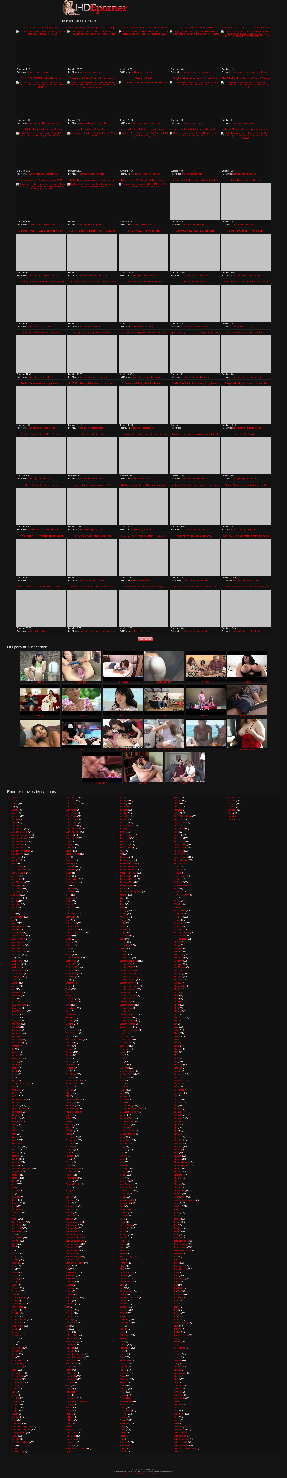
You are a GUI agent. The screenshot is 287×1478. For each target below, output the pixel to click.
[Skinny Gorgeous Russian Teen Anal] (195, 252)
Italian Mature (126, 844)
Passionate (125, 1360)
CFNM (14, 1253)
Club (13, 1357)
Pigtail (122, 1407)
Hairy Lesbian (72, 1335)
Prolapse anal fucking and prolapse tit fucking (195, 180)
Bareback (15, 1052)
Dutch (68, 948)
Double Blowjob (73, 926)
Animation (16, 904)
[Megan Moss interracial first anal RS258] (246, 506)
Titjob (176, 1301)
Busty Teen (16, 1231)
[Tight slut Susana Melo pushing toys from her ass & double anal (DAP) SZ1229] (246, 150)
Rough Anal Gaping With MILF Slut (92, 332)
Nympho (123, 1263)
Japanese (124, 857)
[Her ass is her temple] (195, 303)
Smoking (178, 1068)
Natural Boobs (126, 1225)
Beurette (15, 1093)
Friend (68, 1175)
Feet (68, 1071)
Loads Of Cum (126, 1039)
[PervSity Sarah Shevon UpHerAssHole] (41, 455)
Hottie (68, 1426)
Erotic (68, 989)
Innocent (124, 810)
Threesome (179, 1266)
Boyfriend (15, 1190)
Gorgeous (70, 1304)
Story (176, 1153)
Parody (123, 1354)
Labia (122, 923)
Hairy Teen (70, 1345)
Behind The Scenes (20, 1083)
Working (232, 800)
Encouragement (73, 983)
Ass (13, 958)
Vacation (178, 1360)
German (69, 1219)
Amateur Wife (17, 854)
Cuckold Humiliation (20, 1442)
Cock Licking (17, 1360)
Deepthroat (71, 866)
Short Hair (178, 1002)
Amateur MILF (17, 844)
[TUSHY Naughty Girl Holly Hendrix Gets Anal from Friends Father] (92, 252)
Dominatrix (70, 917)
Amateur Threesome (20, 851)
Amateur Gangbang (20, 835)
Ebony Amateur (72, 958)
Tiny (176, 1285)
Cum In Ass (71, 800)
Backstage (16, 1030)
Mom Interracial (127, 1190)
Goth (68, 1307)
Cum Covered (17, 1448)
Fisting (69, 1118)
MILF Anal (124, 1068)
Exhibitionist (71, 1008)
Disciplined (71, 892)
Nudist (123, 1250)
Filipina (69, 1093)
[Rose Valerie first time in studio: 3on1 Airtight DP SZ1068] (246, 303)
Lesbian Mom (126, 1002)
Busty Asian (16, 1225)
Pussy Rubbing (181, 857)
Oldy (122, 1285)
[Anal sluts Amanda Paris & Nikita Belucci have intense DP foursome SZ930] (143, 49)
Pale (122, 1341)
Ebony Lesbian (72, 967)
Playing (123, 1420)
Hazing (69, 1367)
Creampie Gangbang (21, 1429)
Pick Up (123, 1395)
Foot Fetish (71, 1137)
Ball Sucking (17, 1043)
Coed (13, 1370)
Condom (15, 1385)
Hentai (69, 1370)
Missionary (125, 1165)
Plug (122, 1426)
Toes (176, 1307)
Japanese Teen (127, 885)
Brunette (15, 1203)
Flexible (69, 1128)
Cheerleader (17, 1307)
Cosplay (15, 1398)
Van (175, 1363)
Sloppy (177, 1055)
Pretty (176, 797)
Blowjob (15, 1165)
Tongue (177, 1313)
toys (100, 72)
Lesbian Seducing (128, 1014)
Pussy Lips (179, 851)
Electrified (70, 977)
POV (122, 1316)
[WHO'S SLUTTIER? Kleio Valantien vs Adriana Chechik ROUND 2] (41, 100)
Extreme (69, 1024)
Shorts (177, 1005)
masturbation (143, 123)
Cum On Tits (71, 826)
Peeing (123, 1363)
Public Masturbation (183, 816)
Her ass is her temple (195, 281)
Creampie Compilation (21, 1426)
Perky (122, 1376)
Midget (123, 1146)
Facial (68, 1036)
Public (177, 813)
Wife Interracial (180, 1442)
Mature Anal (125, 1124)
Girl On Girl (71, 1275)
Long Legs (124, 1049)
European (70, 999)
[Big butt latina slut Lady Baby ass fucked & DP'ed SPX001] (143, 506)
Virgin (176, 1376)
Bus (13, 1216)
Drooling (69, 942)
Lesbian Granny (127, 983)
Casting (14, 1279)
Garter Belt (70, 1216)
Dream (69, 936)
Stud (176, 1181)
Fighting (69, 1090)
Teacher (177, 1228)
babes (138, 72)
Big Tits (14, 1118)
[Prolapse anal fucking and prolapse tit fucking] (195, 201)
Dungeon (70, 945)
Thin (176, 1260)
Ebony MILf (71, 970)
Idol (121, 797)
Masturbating (126, 1105)
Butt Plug (15, 1241)
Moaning (124, 1172)
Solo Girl (178, 1099)
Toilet (176, 1310)
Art (12, 920)
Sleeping (178, 1049)
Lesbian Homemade (129, 986)
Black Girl (15, 1150)
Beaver (14, 1074)
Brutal (14, 1206)
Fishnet (69, 1115)
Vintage (177, 1370)
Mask (122, 1093)
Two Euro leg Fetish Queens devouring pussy (143, 129)
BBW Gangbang (18, 1005)
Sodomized (179, 1090)
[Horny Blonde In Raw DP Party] (41, 506)
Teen (176, 1234)
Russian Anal (180, 936)
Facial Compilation (74, 1039)
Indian (122, 803)
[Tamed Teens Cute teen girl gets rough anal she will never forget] (195, 455)
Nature (123, 1231)
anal (30, 72)
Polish (122, 1436)
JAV (121, 851)
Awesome (15, 995)
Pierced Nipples (127, 1398)
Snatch (177, 1077)
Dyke (68, 951)
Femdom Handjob (74, 1080)
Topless (177, 1319)
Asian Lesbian (17, 945)
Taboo (177, 1212)
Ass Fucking (16, 961)
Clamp (14, 1329)
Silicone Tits (179, 1017)
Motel (122, 1206)
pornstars (103, 377)
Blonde (14, 1159)
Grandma (70, 1310)
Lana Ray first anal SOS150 (245, 180)
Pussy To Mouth (181, 863)
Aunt (13, 989)
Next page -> (145, 639)
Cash (13, 1275)
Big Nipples (16, 1112)
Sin (175, 1024)
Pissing (123, 1414)
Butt (13, 1234)
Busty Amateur (17, 1222)
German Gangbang (74, 1234)
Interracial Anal (126, 826)
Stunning (178, 1187)
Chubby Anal (17, 1323)
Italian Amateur (126, 835)
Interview (124, 829)
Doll (67, 910)
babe (39, 72)
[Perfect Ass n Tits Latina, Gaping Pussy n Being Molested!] (143, 608)
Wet (175, 1411)
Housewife (70, 1429)
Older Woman (126, 1282)
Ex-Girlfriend (71, 1002)
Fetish (68, 1087)
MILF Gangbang (127, 1071)
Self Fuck (178, 970)
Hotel (68, 1423)
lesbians (134, 174)
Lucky (122, 1058)
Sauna (177, 945)
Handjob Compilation (75, 1357)
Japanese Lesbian (128, 873)
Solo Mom (178, 1102)
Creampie (15, 1423)
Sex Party (178, 977)
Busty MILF (16, 1228)
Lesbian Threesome (129, 1030)
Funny (68, 1190)
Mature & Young (127, 1118)
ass (34, 72)
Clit (12, 1345)
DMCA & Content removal (143, 1474)
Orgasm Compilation (129, 1297)
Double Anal (71, 923)
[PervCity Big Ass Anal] (246, 455)
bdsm (259, 377)
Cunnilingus (71, 838)
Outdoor (123, 1307)
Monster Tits (125, 1203)
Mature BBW (125, 1128)
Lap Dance (125, 936)
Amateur (15, 826)
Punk (176, 832)
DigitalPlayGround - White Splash (245, 230)
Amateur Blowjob (19, 832)
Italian (122, 832)
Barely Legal (17, 1058)
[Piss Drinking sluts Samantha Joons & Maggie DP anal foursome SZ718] (246, 100)
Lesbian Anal (126, 958)
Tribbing (177, 1329)
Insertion (124, 813)
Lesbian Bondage (128, 970)
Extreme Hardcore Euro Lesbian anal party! (41, 230)
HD (67, 1329)
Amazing (15, 857)
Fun (67, 1187)
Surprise (178, 1194)
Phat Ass (124, 1389)
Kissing (123, 910)
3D (12, 800)
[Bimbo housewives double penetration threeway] (41, 405)
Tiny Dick (178, 1288)
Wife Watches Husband (184, 1448)
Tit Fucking (179, 1294)
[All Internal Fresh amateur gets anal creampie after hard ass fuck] (92, 49)
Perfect (123, 1370)
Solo (176, 1096)
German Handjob (73, 1238)
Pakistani (124, 1338)
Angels (14, 901)
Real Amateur (180, 876)
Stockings (178, 1150)
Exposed (70, 1021)
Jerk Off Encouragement (131, 892)
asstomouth (252, 72)
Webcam (178, 1404)
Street (176, 1168)
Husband (70, 1445)
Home (68, 1395)
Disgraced (70, 898)
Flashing (69, 1124)
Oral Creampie (126, 1291)
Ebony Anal (71, 961)
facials (256, 580)
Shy (175, 1014)
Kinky (122, 907)
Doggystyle (71, 907)
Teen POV (178, 1253)
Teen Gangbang (181, 1244)
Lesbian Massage (128, 995)
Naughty (123, 1234)
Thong (177, 1263)
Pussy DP (178, 838)
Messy (123, 1137)
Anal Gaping (17, 888)
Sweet (177, 1203)
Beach (14, 1068)
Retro (176, 888)
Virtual (177, 1379)
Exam (68, 1005)
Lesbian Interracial (128, 989)
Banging (15, 1046)
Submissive (179, 1190)
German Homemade (75, 1241)
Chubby (15, 1316)
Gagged (69, 1197)
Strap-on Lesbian (182, 1165)
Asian (14, 923)
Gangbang (70, 1206)
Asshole (15, 983)
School (177, 951)
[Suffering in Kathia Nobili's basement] (246, 354)
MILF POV (124, 1077)
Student (177, 1184)
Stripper (177, 1172)
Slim (176, 1052)
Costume (15, 1401)
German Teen (72, 1260)
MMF (122, 1080)
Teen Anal (178, 1238)
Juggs (122, 901)
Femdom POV (72, 1083)
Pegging (123, 1367)
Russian (177, 929)
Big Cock (15, 1105)
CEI (13, 1250)
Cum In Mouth (72, 803)
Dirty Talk (70, 888)
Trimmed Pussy (181, 1335)
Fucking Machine (73, 1184)
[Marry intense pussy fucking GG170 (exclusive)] (92, 506)
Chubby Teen (17, 1326)
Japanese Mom (127, 882)
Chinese (15, 1310)
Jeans (122, 888)
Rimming (178, 904)
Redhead (178, 882)
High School (71, 1379)
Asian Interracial (18, 942)
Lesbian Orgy (126, 1008)
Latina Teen (125, 945)
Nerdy (122, 1241)
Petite (122, 1385)
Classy (14, 1338)
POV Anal (124, 1319)
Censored (15, 1291)
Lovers (123, 1052)
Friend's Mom (72, 1178)
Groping (69, 1319)
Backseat (15, 1027)
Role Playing (180, 910)
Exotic (68, 1011)
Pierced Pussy (126, 1401)
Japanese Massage (129, 879)
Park (122, 1351)
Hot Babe (70, 1417)
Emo (68, 980)
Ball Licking (16, 1039)
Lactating (124, 929)
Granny (69, 1316)
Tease (176, 1231)
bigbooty (141, 377)
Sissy (176, 1027)
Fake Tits (70, 1043)
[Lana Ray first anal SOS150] (246, 201)
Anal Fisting (16, 885)
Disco (68, 895)
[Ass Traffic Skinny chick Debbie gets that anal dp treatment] (92, 303)
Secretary (178, 961)
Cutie (68, 848)
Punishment (179, 829)
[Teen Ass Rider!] (143, 100)
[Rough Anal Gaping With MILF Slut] (92, 354)
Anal (13, 863)
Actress (14, 813)
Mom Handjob (126, 1187)
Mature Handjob (127, 1131)
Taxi (176, 1225)
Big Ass (14, 1096)
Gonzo (69, 1301)
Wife (176, 1423)
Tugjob (177, 1338)
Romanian (178, 914)
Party (122, 1357)
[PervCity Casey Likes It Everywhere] (41, 354)
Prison (177, 803)
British (14, 1200)
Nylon (122, 1260)
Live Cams (124, 1036)
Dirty (68, 885)
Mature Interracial (128, 1134)
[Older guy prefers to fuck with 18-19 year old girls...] (41, 303)
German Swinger (73, 1256)
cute (100, 529)
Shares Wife (179, 986)
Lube (122, 1055)
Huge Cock (71, 1436)
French (69, 1165)
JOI (121, 854)
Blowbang (16, 1162)
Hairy (68, 1332)
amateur (94, 72)
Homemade (71, 1398)
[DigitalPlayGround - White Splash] (246, 252)
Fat (67, 1058)
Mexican (123, 1143)
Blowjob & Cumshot (20, 1168)
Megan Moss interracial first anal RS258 (246, 485)
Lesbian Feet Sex (128, 980)
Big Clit (14, 1102)
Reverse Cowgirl (181, 895)
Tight (176, 1275)
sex (94, 326)
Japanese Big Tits (128, 863)
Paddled (123, 1329)
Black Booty (16, 1143)
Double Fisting (72, 929)
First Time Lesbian (74, 1112)
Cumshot (70, 835)
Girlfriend (70, 1279)
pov (50, 326)
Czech (68, 851)
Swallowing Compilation (185, 1200)
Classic (14, 1332)
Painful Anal (125, 1335)
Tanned (177, 1219)
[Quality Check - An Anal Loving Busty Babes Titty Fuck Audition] (195, 405)
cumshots (41, 225)
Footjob (69, 1143)
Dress (68, 939)
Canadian (15, 1263)
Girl (67, 1269)
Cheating (15, 1301)
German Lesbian (73, 1244)
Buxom (14, 1244)
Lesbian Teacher (127, 1024)
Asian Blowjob (17, 936)
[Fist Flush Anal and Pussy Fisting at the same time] (195, 506)
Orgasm (123, 1294)
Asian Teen (16, 954)
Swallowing (179, 1197)
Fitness (69, 1121)
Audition (15, 986)
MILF (122, 1065)
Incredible (124, 800)
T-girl (176, 1209)
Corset (14, 1395)
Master (123, 1102)
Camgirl (15, 1260)
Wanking (178, 1392)
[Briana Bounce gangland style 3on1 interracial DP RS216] (41, 49)
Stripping (178, 1175)
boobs (143, 631)
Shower (177, 1011)
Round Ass (179, 926)
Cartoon (15, 1272)
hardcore (190, 123)
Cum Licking (71, 813)
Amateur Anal (17, 829)
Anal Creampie (18, 873)
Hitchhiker (70, 1382)
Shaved (177, 992)
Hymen (69, 1452)
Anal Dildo (16, 879)
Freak (68, 1159)
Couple (14, 1411)
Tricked (177, 1332)
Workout (232, 803)
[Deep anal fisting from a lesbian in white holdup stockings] (246, 405)
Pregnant (124, 1452)
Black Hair (16, 1153)
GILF (68, 1194)
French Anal (71, 1172)
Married (123, 1090)
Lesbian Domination (129, 973)
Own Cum (124, 1310)
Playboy (123, 1417)
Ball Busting (16, 1033)
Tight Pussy (179, 1279)
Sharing (177, 989)
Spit (175, 1128)
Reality (177, 879)
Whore (177, 1420)
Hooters (69, 1407)
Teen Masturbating (182, 1250)
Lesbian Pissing (127, 1011)
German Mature (73, 1250)
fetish (150, 174)
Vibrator (177, 1367)
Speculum (178, 1121)
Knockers (124, 917)
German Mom (72, 1253)
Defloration (71, 870)
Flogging (70, 1131)
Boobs (14, 1178)
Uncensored (179, 1348)
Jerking (123, 895)
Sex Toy (177, 983)
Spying (177, 1137)
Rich (176, 898)
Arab (13, 914)
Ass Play (15, 967)
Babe (13, 1017)
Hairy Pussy (71, 1341)
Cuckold (15, 1439)
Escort (68, 992)
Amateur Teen (17, 848)
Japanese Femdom (128, 866)
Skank (177, 1033)
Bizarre (14, 1137)
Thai (176, 1256)
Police (122, 1433)
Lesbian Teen (126, 1027)
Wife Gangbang (181, 1433)
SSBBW (177, 942)
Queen (177, 866)
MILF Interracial (127, 1074)
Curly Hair (70, 844)
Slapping (178, 1043)
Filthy (68, 1096)
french (204, 631)
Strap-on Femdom (182, 1162)
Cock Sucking (17, 1367)
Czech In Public (73, 854)
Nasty (122, 1222)
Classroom (16, 1335)
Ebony (68, 954)
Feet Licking (71, 1074)
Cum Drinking (17, 1452)
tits (203, 225)
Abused (14, 810)
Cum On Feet (72, 822)
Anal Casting (17, 866)
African (14, 822)
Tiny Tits (177, 1291)
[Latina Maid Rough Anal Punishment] (143, 405)
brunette (97, 275)
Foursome (70, 1156)
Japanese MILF (127, 876)
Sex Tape (178, 980)
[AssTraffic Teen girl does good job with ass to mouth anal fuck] (92, 405)
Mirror (122, 1159)
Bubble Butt (16, 1209)
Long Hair (124, 1046)
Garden (69, 1212)
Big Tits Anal (17, 1121)
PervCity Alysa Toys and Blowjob (143, 230)
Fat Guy (69, 1061)
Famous (69, 1049)
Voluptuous (179, 1385)
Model (122, 1175)
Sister (176, 1030)
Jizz (121, 898)
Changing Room (18, 1297)
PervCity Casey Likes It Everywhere (41, 332)
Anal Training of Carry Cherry (92, 129)
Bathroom (15, 1065)
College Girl (16, 1373)
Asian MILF (16, 948)
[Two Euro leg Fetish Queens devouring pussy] (143, 150)
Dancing (69, 860)
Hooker (69, 1404)
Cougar (14, 1407)
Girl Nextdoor (72, 1272)
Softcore (177, 1093)
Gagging (69, 1200)
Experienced (71, 1014)
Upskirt (177, 1357)
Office (122, 1266)
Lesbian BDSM (126, 967)
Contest (14, 1389)
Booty (14, 1184)
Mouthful (124, 1212)
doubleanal (263, 72)
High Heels (71, 1376)
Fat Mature (70, 1065)
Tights (176, 1282)
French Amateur (73, 1168)
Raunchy (178, 870)
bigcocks (111, 631)
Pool (122, 1439)
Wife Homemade (181, 1439)
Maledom (124, 1087)
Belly (13, 1087)
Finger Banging (73, 1099)
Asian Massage (18, 951)
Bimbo (14, 1128)
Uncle (176, 1351)
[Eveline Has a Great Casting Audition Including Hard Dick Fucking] (195, 49)
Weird (176, 1407)
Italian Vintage (126, 848)
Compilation (16, 1382)
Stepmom (178, 1146)
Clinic (14, 1341)
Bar (13, 1049)
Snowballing (179, 1080)
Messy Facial (126, 1140)
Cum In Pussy (72, 807)
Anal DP (15, 876)
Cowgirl (14, 1417)
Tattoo (176, 1222)
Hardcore (70, 1363)
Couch (14, 1404)
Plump (123, 1429)
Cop (13, 1392)
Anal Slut (15, 895)
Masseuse (124, 1099)
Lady (122, 932)
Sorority (177, 1109)
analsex (148, 72)
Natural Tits (125, 1228)
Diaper (69, 873)
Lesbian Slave (126, 1017)
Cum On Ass (71, 816)
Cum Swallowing (73, 829)
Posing (123, 1448)
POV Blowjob (126, 1323)
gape (203, 377)
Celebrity (15, 1288)
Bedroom (15, 1080)
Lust (122, 1061)
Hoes (68, 1385)
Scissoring (178, 954)
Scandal (177, 948)
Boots (14, 1181)
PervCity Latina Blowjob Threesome (92, 535)
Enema (69, 986)
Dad (67, 857)
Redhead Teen (180, 885)
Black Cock (16, 1146)
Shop (176, 999)
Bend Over (16, 1090)
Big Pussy (15, 1115)
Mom (122, 1178)
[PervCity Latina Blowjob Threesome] (92, 557)
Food (68, 1134)
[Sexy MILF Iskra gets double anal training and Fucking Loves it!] (41, 150)
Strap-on (178, 1159)
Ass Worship (17, 977)
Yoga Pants (233, 816)
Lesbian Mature (127, 999)
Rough (177, 920)
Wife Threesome (181, 1445)
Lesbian (123, 954)
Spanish (177, 1115)
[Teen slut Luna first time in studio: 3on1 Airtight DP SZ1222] (195, 150)
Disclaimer (128, 1474)
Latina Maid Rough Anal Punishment (143, 383)
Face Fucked (71, 1030)
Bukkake (15, 1212)
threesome (257, 275)
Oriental (123, 1304)
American (15, 860)
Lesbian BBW (126, 964)
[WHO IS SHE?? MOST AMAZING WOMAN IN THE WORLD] (41, 608)
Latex (122, 939)
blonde (144, 326)
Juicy (122, 904)
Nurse (122, 1253)
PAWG (123, 1313)
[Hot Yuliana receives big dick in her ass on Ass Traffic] (92, 201)
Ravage (177, 873)
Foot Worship (72, 1140)
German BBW (72, 1228)
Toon (176, 1316)
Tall (175, 1216)
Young (231, 819)
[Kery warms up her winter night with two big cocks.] (246, 557)
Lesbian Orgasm (127, 1005)
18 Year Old (16, 797)
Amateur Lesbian (19, 841)
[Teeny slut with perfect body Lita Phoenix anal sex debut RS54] (143, 455)
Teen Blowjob (180, 1241)
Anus (13, 910)
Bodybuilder (16, 1172)
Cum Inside (71, 810)
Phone (123, 1392)
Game (68, 1203)
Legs (122, 951)
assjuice (159, 377)
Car (13, 1269)
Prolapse (178, 810)
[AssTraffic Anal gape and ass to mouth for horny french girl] (195, 608)
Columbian (16, 1379)
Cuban (14, 1436)
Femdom (70, 1077)
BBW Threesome (19, 1011)
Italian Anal (125, 838)
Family (69, 1046)
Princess (178, 800)
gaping (87, 72)
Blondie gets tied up (92, 434)
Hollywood (70, 1392)
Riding (177, 901)
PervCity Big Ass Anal (246, 434)
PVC (122, 1326)
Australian (16, 992)
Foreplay (70, 1150)
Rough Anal (179, 923)
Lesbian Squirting (128, 1021)
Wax (176, 1401)
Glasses (69, 1285)
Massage (124, 1096)
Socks (176, 1087)
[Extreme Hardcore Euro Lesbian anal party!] (41, 252)
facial (104, 275)
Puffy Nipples (180, 822)
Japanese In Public (128, 870)
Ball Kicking (16, 1036)
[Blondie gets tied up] (92, 455)
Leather (123, 948)
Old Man (123, 1275)
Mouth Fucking (126, 1209)
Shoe (176, 995)
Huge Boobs (71, 1433)
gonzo (201, 123)
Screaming (179, 958)
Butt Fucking (17, 1238)
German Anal (71, 1225)
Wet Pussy (178, 1414)
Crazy (14, 1420)
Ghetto (69, 1266)
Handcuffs (70, 1348)
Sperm (177, 1124)
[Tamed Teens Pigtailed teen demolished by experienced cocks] (246, 608)
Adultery (15, 819)
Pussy (176, 835)
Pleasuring (125, 1423)
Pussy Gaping (180, 844)
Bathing (14, 1061)
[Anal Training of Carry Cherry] (92, 150)
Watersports (179, 1398)
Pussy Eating (180, 841)
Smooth (177, 1071)
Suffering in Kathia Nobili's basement (246, 332)
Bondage (15, 1175)
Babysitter (15, 1021)
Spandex (178, 1112)
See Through (180, 967)
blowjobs (84, 123)
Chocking (15, 1313)
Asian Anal (16, 929)
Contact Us (158, 1474)
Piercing (123, 1404)
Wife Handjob (180, 1436)
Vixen (176, 1382)
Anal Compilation (19, 870)
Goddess (70, 1294)
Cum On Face (72, 819)
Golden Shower (73, 1297)
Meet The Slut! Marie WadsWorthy (144, 281)
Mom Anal (124, 1181)
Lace (122, 926)
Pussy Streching (181, 860)
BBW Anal (15, 1002)
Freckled (69, 1162)
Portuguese (125, 1445)
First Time (70, 1105)
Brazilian (15, 1197)
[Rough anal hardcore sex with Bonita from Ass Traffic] (195, 100)
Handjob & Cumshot (75, 1354)
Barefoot (15, 1055)
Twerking (178, 1341)
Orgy (122, 1301)
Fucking (69, 1181)
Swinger (177, 1206)
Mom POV (124, 1194)
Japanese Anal (126, 860)
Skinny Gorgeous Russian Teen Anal (195, 230)
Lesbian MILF (126, 992)
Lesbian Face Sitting (129, 977)
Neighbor (124, 1238)
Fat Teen (69, 1068)
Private (177, 807)
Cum (13, 1445)
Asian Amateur (18, 926)
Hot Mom (70, 1420)
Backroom (16, 1024)
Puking (177, 826)
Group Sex (70, 1323)
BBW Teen (16, 1008)
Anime (14, 907)
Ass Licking (16, 964)
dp (247, 174)
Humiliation (71, 1439)
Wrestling (232, 810)
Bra (13, 1194)
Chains (14, 1294)
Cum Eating (71, 797)
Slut (175, 1061)
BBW (13, 999)
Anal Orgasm (17, 892)
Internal (123, 819)
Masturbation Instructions (131, 1109)
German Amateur (73, 1222)
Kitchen (123, 914)
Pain (122, 1332)
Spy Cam (178, 1134)
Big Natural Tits (18, 1109)
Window (231, 797)
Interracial (124, 822)
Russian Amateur (181, 932)
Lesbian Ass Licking (129, 961)
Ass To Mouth (17, 970)
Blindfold (15, 1156)
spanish (156, 174)
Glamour (69, 1282)
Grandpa (70, 1313)
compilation (52, 123)
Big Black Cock (18, 1099)
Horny (68, 1411)
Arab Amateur (17, 917)
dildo (89, 529)
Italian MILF (125, 841)
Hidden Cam (71, 1373)
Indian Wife (125, 807)
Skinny (177, 1036)
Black (13, 1140)
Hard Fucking (72, 1360)
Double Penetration (74, 932)
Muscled (123, 1216)
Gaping (69, 1209)
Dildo (68, 876)
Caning (14, 1266)
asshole (102, 631)
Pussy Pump (179, 854)
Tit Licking (178, 1297)
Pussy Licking (180, 848)
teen (206, 275)
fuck (45, 123)
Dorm (68, 920)
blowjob (247, 123)
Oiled (122, 1269)
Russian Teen (180, 939)
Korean (123, 920)
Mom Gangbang (127, 1184)
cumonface (150, 377)
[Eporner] (95, 7)
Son (176, 1105)
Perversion (125, 1379)
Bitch (13, 1134)
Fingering (70, 1102)
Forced (69, 1146)
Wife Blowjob (180, 1429)
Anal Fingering (18, 882)
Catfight (14, 1282)
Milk (121, 1153)
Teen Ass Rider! (143, 78)
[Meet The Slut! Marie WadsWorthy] (143, 303)
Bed (13, 1077)
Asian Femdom (18, 939)
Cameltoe (15, 1256)
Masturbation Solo (128, 1112)
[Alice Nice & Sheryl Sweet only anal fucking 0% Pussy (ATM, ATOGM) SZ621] (143, 354)
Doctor (69, 901)
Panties (123, 1345)
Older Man (124, 1279)
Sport (176, 1131)
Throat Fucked (180, 1269)
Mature (123, 1115)
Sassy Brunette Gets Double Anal (194, 535)
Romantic (178, 917)
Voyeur (177, 1389)
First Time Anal (72, 1109)
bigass (45, 72)
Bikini (13, 1124)
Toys (176, 1326)
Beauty (14, 1071)
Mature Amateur (127, 1121)
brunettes (154, 123)
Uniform (177, 1354)
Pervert (123, 1382)
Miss (122, 1162)
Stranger (178, 1156)
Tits (175, 1304)
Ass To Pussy (17, 973)
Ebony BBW (71, 964)
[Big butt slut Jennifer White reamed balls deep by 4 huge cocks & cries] (92, 608)
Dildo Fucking (72, 879)
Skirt (176, 1039)
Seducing (178, 964)
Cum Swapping (73, 832)
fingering (54, 275)
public (138, 326)
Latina (122, 942)
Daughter (70, 863)
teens (82, 580)
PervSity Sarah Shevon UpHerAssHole (41, 434)
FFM (68, 1027)
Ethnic (68, 995)
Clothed (15, 1354)
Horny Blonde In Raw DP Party (41, 485)
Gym (68, 1326)
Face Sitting (71, 1033)
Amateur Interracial (20, 838)
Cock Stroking (17, 1363)
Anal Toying (16, 898)
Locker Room (126, 1043)
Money (123, 1197)
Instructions (125, 816)
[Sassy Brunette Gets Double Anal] (195, 557)
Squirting (178, 1140)
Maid (122, 1083)
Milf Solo (124, 1150)
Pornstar (123, 1442)
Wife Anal (178, 1426)
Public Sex (179, 819)
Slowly (177, 1058)
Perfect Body (125, 1373)
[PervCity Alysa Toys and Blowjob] (143, 252)
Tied (176, 1272)
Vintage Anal (179, 1373)
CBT (13, 1247)
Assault (14, 980)
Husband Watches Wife (76, 1448)
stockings (205, 72)
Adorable (15, 816)
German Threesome (75, 1263)
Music (122, 1219)
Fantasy (69, 1052)
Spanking (178, 1118)
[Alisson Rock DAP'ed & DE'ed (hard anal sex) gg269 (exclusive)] (143, 201)
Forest (68, 1153)
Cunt (68, 841)
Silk (175, 1021)
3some (14, 803)
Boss (13, 1187)
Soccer (177, 1083)
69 (12, 807)
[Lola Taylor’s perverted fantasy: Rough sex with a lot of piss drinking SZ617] (143, 557)
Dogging (69, 904)
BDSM (14, 1014)
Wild (176, 1452)
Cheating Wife (17, 1304)
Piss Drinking (126, 1411)
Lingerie (123, 1033)
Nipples (123, 1244)
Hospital (69, 1414)
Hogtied (69, 1389)
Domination (71, 914)
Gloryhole (70, 1288)
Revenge (178, 892)
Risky (176, 907)
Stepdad (178, 1143)
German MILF (72, 1247)
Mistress (123, 1168)
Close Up (15, 1351)
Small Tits (178, 1065)
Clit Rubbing (17, 1348)
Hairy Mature (71, 1338)
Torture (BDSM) (181, 1323)
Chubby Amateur (19, 1319)
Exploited (70, 1017)
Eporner (67, 20)
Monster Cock (126, 1200)
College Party (17, 1376)
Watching (178, 1395)
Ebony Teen (71, 973)
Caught (14, 1285)
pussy (94, 529)
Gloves (69, 1291)
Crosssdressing (18, 1433)
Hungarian (70, 1442)
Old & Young (125, 1272)
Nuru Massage (126, 1256)
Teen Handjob (180, 1247)
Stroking (177, 1178)
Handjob (69, 1351)
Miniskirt (123, 1156)
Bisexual (15, 1131)
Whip (176, 1417)
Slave (176, 1046)
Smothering (179, 1074)
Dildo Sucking (72, 882)
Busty (13, 1219)
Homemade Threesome (76, 1401)
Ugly (176, 1345)
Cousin (14, 1414)
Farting (69, 1055)
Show (176, 1008)
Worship (232, 807)
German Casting (73, 1231)
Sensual (177, 973)
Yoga (230, 813)
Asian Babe (16, 932)
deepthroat (38, 123)
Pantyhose (124, 1348)
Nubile (123, 1247)
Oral (122, 1288)
